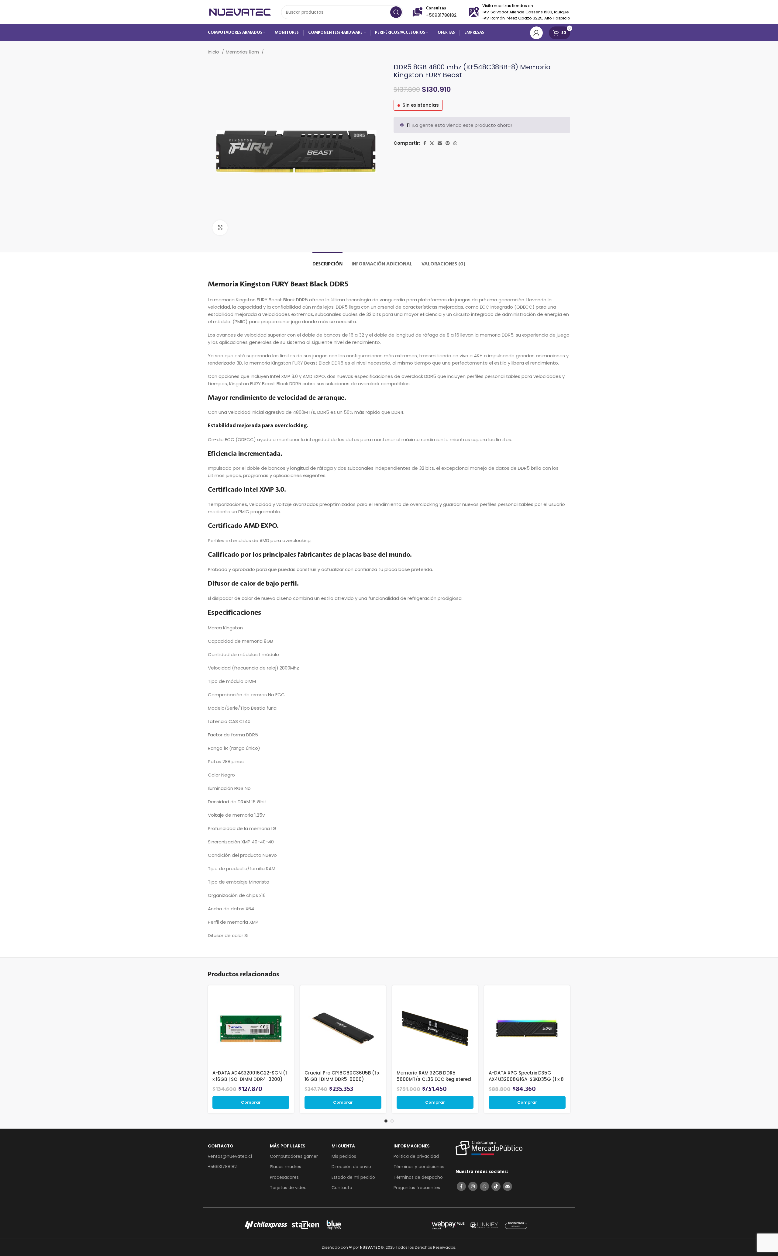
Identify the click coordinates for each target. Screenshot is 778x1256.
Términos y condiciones (419, 1167)
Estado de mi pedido (353, 1177)
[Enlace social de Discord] (507, 1186)
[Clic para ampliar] (220, 227)
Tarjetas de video (288, 1188)
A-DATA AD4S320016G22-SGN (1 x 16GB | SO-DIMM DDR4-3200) (249, 1076)
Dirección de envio (351, 1167)
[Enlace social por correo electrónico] (440, 143)
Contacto (342, 1188)
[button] (250, 1102)
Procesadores (284, 1177)
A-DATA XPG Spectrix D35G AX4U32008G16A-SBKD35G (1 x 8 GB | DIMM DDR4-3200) (526, 1079)
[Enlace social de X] (432, 143)
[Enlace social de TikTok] (496, 1186)
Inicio (214, 52)
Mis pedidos (344, 1156)
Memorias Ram (243, 52)
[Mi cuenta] (536, 33)
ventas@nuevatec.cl (230, 1156)
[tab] (327, 261)
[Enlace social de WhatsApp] (455, 143)
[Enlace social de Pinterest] (448, 143)
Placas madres (285, 1167)
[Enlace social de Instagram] (472, 1186)
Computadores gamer (294, 1156)
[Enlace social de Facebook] (425, 143)
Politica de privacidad (416, 1156)
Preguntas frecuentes (417, 1188)
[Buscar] (396, 12)
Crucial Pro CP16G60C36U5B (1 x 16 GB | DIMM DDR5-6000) (342, 1076)
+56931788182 (441, 15)
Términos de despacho (418, 1177)
